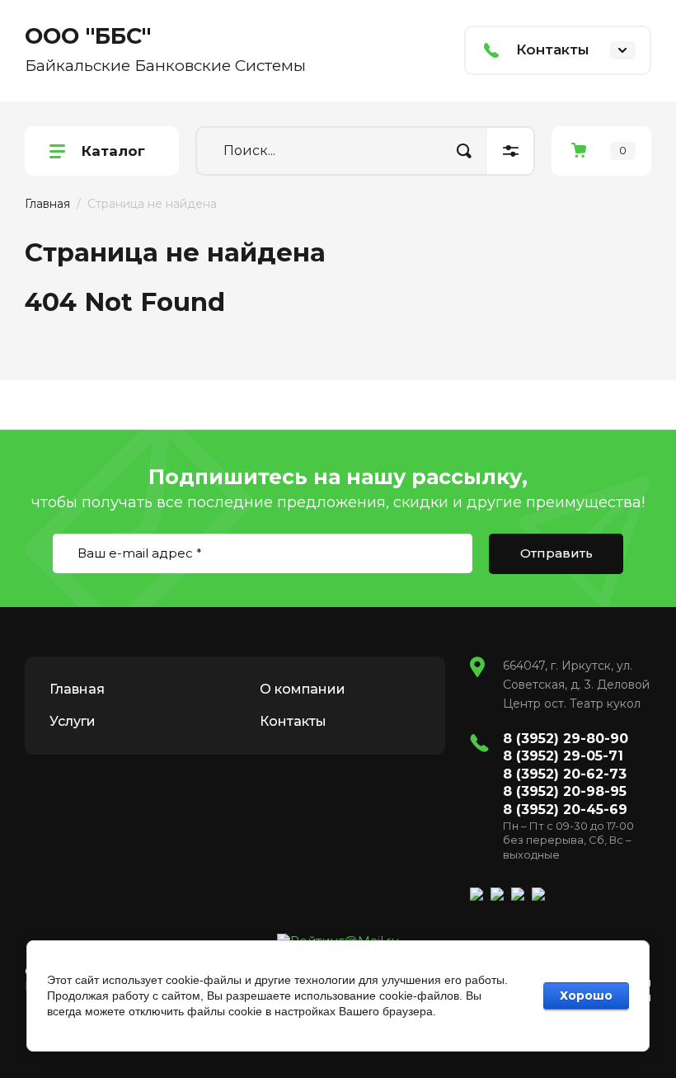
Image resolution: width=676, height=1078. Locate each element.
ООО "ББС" (88, 35)
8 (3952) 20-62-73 (565, 774)
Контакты (293, 721)
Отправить (556, 553)
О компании (302, 689)
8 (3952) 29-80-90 (565, 738)
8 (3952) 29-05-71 (563, 756)
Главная (47, 203)
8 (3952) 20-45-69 (565, 809)
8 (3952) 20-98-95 (565, 791)
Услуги (72, 721)
